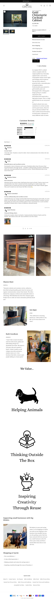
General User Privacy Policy (10, 582)
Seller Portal (36, 579)
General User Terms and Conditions (41, 582)
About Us (5, 579)
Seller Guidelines (28, 579)
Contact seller (36, 60)
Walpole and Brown (42, 58)
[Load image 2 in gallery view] (12, 31)
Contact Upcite (12, 579)
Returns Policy (36, 585)
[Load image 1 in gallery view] (6, 31)
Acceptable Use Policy (19, 585)
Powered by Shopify (29, 598)
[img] (7, 145)
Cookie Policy (28, 585)
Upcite (25, 598)
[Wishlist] (47, 5)
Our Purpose (20, 579)
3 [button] (27, 228)
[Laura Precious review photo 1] (7, 221)
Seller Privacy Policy (45, 579)
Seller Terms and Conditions (24, 582)
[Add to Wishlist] (25, 11)
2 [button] (25, 228)
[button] (4, 5)
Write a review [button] (27, 137)
